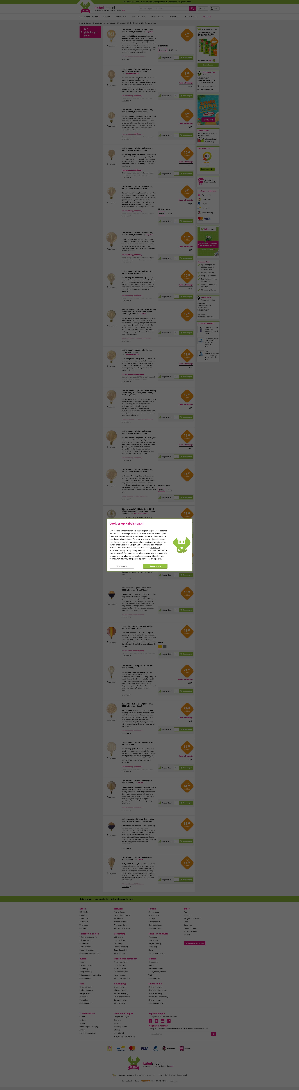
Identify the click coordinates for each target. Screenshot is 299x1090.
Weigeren (122, 566)
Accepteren (155, 566)
